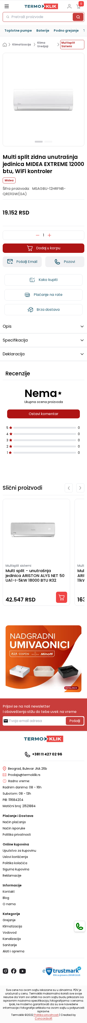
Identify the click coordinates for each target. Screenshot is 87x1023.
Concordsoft (43, 1018)
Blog (6, 898)
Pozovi (69, 261)
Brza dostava (48, 309)
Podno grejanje (66, 30)
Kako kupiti (48, 279)
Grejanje (9, 920)
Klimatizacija (12, 926)
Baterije (42, 30)
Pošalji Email (26, 261)
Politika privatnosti (17, 834)
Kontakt (9, 891)
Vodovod (10, 932)
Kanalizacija (12, 939)
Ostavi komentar (43, 413)
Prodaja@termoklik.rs (24, 775)
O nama (9, 904)
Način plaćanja (14, 822)
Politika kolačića (15, 863)
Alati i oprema (13, 951)
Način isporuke (14, 828)
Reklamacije (12, 875)
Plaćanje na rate (48, 294)
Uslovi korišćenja (15, 857)
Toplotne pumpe (18, 30)
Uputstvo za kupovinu (19, 850)
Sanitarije (10, 945)
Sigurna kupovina (16, 869)
